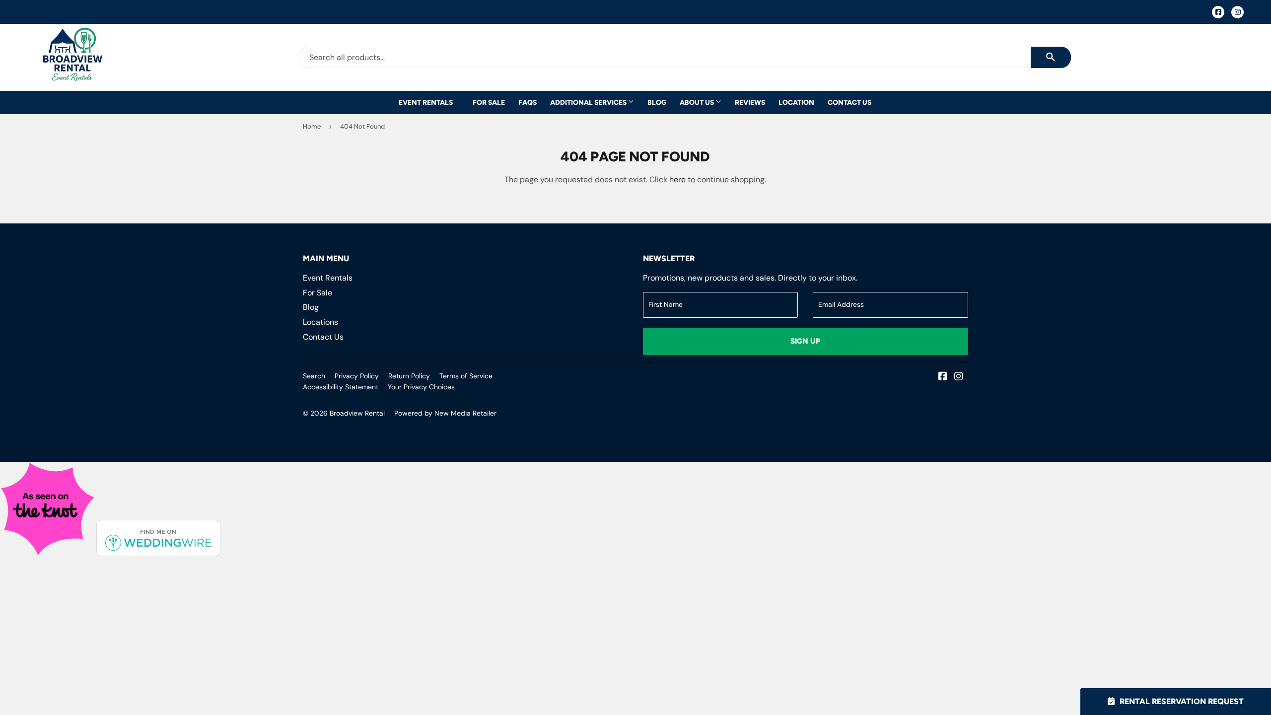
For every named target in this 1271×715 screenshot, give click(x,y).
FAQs (527, 102)
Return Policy (409, 375)
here (677, 179)
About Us (697, 102)
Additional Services (589, 102)
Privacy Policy (357, 375)
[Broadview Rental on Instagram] (958, 377)
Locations (320, 322)
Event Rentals (426, 102)
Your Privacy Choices (421, 386)
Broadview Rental (357, 413)
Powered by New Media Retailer (445, 413)
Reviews (750, 102)
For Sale (489, 102)
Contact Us (849, 102)
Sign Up (805, 341)
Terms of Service (466, 375)
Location (796, 102)
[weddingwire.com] (158, 553)
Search (314, 375)
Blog (656, 102)
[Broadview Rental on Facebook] (942, 377)
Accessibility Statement (340, 386)
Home (312, 126)
